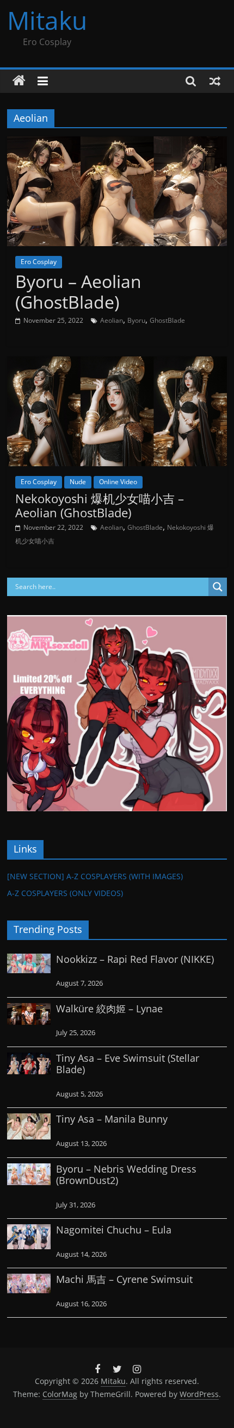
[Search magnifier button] (217, 587)
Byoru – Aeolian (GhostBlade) (78, 292)
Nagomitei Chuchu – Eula (113, 1229)
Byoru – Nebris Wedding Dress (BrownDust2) (126, 1174)
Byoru (136, 320)
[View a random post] (215, 81)
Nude (78, 481)
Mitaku (47, 20)
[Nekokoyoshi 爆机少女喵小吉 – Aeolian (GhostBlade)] (117, 363)
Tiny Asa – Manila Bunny (112, 1118)
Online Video (118, 481)
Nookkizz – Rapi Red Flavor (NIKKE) (135, 959)
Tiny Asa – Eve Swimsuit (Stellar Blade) (127, 1063)
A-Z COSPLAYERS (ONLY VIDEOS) (65, 893)
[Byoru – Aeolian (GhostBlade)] (117, 143)
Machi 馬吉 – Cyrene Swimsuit (124, 1279)
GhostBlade (167, 320)
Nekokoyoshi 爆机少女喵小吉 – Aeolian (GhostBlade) (99, 505)
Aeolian (111, 320)
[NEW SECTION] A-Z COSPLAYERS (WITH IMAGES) (95, 876)
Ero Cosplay (39, 261)
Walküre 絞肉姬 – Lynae (109, 1008)
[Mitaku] (19, 81)
